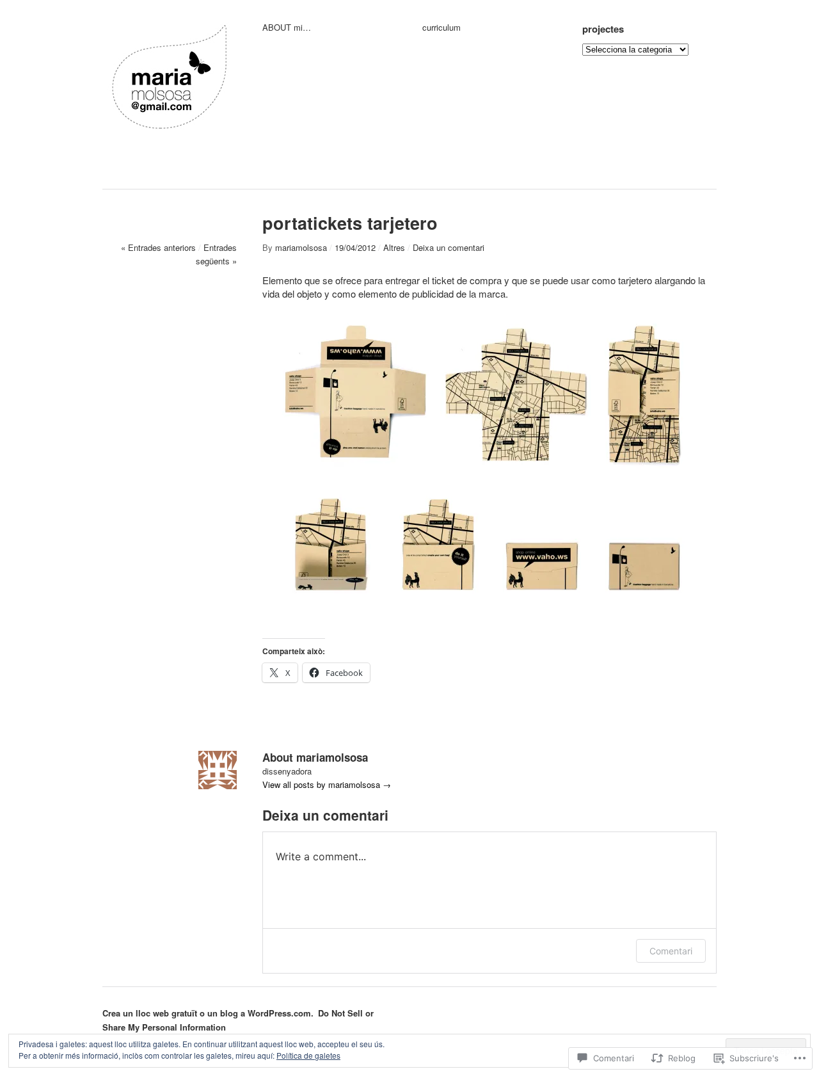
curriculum (441, 27)
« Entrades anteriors (158, 247)
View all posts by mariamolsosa (326, 784)
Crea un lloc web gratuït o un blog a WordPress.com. (208, 1013)
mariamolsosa (301, 247)
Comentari (670, 950)
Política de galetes (308, 1055)
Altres (394, 247)
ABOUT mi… (286, 27)
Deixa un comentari (448, 247)
